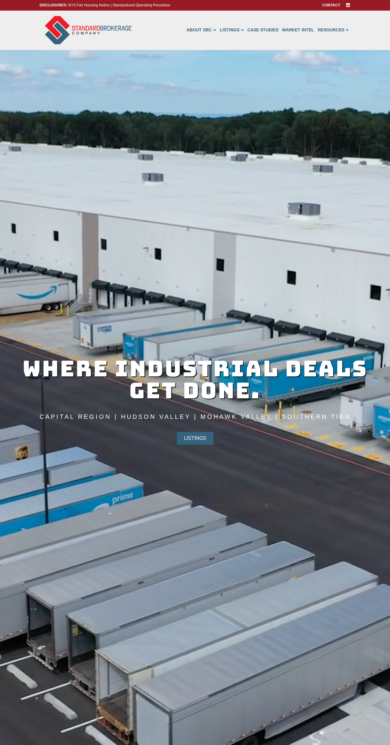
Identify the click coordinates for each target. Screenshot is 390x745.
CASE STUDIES (262, 29)
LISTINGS (229, 29)
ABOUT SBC (199, 29)
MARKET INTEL (298, 29)
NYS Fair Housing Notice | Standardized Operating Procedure (105, 5)
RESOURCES (331, 29)
